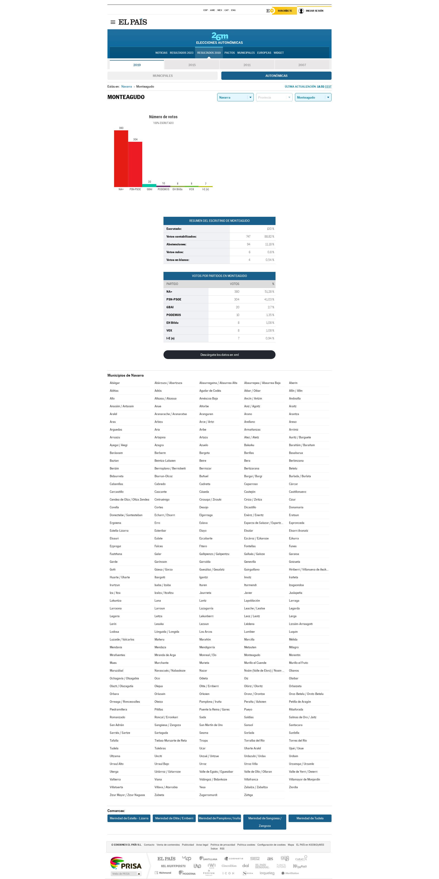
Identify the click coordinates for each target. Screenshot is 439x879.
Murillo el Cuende (255, 663)
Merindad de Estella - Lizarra (129, 818)
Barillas (249, 453)
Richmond (163, 873)
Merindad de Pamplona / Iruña (220, 818)
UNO (198, 866)
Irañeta (293, 577)
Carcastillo (116, 491)
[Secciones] (112, 21)
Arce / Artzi (206, 421)
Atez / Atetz (251, 437)
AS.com (268, 859)
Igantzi (203, 577)
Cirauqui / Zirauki (210, 499)
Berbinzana (296, 460)
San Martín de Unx (211, 725)
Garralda (205, 561)
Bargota (204, 453)
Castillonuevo (297, 491)
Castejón (249, 491)
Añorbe (204, 406)
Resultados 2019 (209, 52)
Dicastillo (250, 507)
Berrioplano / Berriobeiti (170, 468)
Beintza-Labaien (165, 460)
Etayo (202, 530)
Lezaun (204, 624)
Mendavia (116, 647)
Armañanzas (252, 429)
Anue (158, 406)
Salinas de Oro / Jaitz (302, 717)
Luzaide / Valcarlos (122, 639)
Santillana (209, 859)
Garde (114, 561)
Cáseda (204, 491)
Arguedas (116, 429)
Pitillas (159, 709)
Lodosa (114, 631)
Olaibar (293, 678)
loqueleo (267, 873)
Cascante (161, 491)
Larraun (160, 608)
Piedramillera (118, 709)
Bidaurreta (116, 476)
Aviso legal (202, 844)
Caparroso (251, 484)
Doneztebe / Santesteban (126, 515)
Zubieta (159, 795)
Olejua (159, 686)
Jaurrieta (205, 593)
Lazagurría (206, 608)
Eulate (159, 538)
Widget (279, 52)
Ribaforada (296, 709)
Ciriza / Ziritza (253, 499)
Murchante (162, 663)
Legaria (115, 616)
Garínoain (161, 561)
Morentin (294, 655)
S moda (247, 873)
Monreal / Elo (207, 655)
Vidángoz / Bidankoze (213, 779)
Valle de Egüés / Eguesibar (216, 771)
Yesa (202, 787)
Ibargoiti (160, 577)
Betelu (293, 468)
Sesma (203, 732)
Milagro (294, 647)
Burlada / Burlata (300, 476)
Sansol (248, 725)
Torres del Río (298, 740)
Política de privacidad (223, 844)
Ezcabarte (205, 538)
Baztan (114, 460)
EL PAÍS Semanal (262, 866)
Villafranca (251, 779)
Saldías (249, 717)
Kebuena (295, 866)
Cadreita (204, 484)
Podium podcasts (208, 873)
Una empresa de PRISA (125, 862)
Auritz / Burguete (300, 437)
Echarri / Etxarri (165, 515)
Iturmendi (250, 585)
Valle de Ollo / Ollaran (258, 771)
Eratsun (294, 515)
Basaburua (296, 453)
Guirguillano (252, 569)
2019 (137, 65)
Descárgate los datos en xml (220, 354)
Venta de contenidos (168, 844)
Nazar (203, 670)
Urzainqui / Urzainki (301, 764)
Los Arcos (205, 631)
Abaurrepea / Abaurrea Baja (262, 383)
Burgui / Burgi (253, 476)
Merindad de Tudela (310, 818)
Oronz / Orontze (254, 694)
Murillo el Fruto (298, 663)
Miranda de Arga (165, 655)
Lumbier (249, 631)
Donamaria (296, 507)
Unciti (158, 756)
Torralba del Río (254, 740)
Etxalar (248, 530)
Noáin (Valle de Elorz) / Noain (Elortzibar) (264, 670)
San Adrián (117, 725)
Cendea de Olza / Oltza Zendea (129, 499)
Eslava (203, 523)
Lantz (202, 600)
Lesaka (159, 624)
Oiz (246, 678)
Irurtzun (115, 585)
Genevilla (250, 561)
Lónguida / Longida (167, 631)
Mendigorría (207, 647)
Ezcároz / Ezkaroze (256, 538)
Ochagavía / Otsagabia (124, 678)
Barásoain (116, 453)
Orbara (114, 694)
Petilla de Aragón (300, 701)
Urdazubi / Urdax (255, 756)
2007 (302, 65)
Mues (113, 663)
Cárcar (293, 484)
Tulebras (160, 748)
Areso (293, 421)
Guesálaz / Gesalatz (212, 569)
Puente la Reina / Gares (214, 709)
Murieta (204, 663)
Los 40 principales (188, 859)
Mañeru (159, 639)
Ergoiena (115, 523)
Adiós (158, 390)
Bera (247, 460)
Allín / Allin (295, 390)
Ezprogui (115, 546)
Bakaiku (249, 445)
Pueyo (248, 709)
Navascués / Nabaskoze (170, 670)
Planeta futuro (279, 866)
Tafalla (114, 740)
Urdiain (293, 756)
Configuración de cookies (271, 844)
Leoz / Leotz (252, 616)
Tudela (114, 748)
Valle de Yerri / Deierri (303, 771)
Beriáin (114, 468)
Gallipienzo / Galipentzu (214, 554)
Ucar (202, 748)
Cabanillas (116, 484)
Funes (293, 546)
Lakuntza (115, 600)
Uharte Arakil (252, 748)
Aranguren (206, 414)
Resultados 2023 (181, 52)
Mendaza (160, 647)
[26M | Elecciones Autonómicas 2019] (219, 38)
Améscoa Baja (208, 398)
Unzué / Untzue (209, 756)
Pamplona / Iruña (210, 701)
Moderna (186, 873)
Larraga (294, 600)
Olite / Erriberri (209, 686)
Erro (157, 523)
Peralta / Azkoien (255, 701)
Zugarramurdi (208, 795)
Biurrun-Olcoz (164, 476)
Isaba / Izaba (163, 585)
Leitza (158, 616)
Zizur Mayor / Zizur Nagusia (127, 795)
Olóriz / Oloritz (253, 686)
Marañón (205, 639)
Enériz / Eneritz (254, 515)
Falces (159, 546)
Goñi (112, 569)
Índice (214, 848)
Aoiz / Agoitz (252, 406)
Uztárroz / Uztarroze (168, 771)
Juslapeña (295, 593)
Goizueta (294, 561)
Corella (114, 507)
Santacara (295, 725)
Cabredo (160, 484)
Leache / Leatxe (254, 608)
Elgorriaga (206, 515)
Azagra (159, 445)
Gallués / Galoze (254, 554)
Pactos (230, 52)
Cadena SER (253, 859)
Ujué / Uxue (296, 748)
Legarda (294, 608)
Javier (248, 593)
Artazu (203, 437)
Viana (158, 779)
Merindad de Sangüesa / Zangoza (264, 822)
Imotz (247, 577)
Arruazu (115, 437)
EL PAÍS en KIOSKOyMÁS (310, 844)
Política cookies (246, 844)
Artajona (160, 437)
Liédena (249, 624)
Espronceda (296, 523)
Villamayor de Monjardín (304, 779)
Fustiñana (116, 554)
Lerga (293, 616)
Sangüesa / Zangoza (168, 725)
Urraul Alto (116, 764)
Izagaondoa (296, 585)
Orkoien (204, 694)
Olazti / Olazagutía (121, 686)
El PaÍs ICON (228, 873)
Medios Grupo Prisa (125, 873)
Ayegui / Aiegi (118, 445)
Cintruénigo (162, 499)
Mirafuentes (117, 655)
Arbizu (159, 421)
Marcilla (249, 639)
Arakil (113, 414)
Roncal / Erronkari (166, 717)
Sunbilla (294, 732)
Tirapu (203, 740)
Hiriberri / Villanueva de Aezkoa (309, 569)
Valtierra (115, 779)
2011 (247, 65)
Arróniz (293, 429)
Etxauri (114, 538)
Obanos (294, 670)
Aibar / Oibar (252, 390)
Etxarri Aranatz (298, 530)
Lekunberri (206, 616)
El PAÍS (166, 859)
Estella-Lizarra (119, 530)
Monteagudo (252, 655)
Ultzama (115, 756)
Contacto (149, 844)
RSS (222, 848)
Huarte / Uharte (120, 577)
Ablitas (114, 390)
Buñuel (203, 476)
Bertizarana (251, 468)
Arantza (294, 414)
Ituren (203, 585)
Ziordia (293, 787)
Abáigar (115, 383)
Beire (202, 460)
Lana (158, 600)
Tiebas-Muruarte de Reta (171, 740)
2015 (192, 65)
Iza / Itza (115, 593)
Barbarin (160, 453)
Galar (158, 554)
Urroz (202, 764)
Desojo (203, 507)
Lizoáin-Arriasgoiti (301, 624)
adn (283, 859)
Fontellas (250, 546)
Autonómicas (276, 76)
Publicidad (188, 844)
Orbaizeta (295, 686)
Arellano (249, 421)
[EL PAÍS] (133, 21)
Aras (113, 421)
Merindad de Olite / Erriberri (174, 818)
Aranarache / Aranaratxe (171, 414)
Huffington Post (172, 866)
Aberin (293, 383)
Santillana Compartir (233, 859)
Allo (112, 398)
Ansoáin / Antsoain (122, 406)
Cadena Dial (246, 866)
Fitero (203, 546)
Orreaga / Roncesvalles (125, 701)
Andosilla (295, 398)
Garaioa (294, 554)
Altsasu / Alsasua (166, 398)
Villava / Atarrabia (166, 787)
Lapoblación (252, 600)
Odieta (203, 678)
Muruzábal (116, 670)
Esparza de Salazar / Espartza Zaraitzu (264, 523)
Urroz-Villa (251, 764)
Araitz (293, 406)
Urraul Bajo (162, 764)
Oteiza (159, 701)
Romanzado (117, 717)
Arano (248, 414)
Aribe (202, 429)
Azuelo (203, 445)
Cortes (159, 507)
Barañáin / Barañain (302, 445)
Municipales (163, 76)
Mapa (291, 844)
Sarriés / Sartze (120, 732)
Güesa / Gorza (164, 569)
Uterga (114, 771)
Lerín (113, 624)
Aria (157, 429)
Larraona (116, 608)
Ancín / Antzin (253, 398)
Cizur (292, 499)
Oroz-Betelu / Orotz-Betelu (306, 694)
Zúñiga (248, 795)
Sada (202, 717)
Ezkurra (294, 538)
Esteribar (160, 530)
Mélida (293, 639)
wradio (211, 866)
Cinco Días (228, 866)
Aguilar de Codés (210, 390)
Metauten (250, 647)
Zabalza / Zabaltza (256, 787)
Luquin (293, 631)
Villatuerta (116, 787)
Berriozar (205, 468)
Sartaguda (161, 732)
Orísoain (160, 694)
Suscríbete (285, 10)
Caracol (300, 859)
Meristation (289, 873)
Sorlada (249, 732)
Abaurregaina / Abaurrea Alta (218, 383)
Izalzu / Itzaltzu (164, 593)
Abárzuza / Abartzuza (168, 383)
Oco (157, 678)
